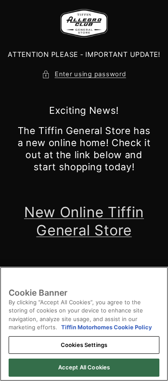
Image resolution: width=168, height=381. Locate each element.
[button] (84, 74)
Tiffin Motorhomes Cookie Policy (106, 327)
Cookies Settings (84, 344)
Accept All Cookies (84, 367)
